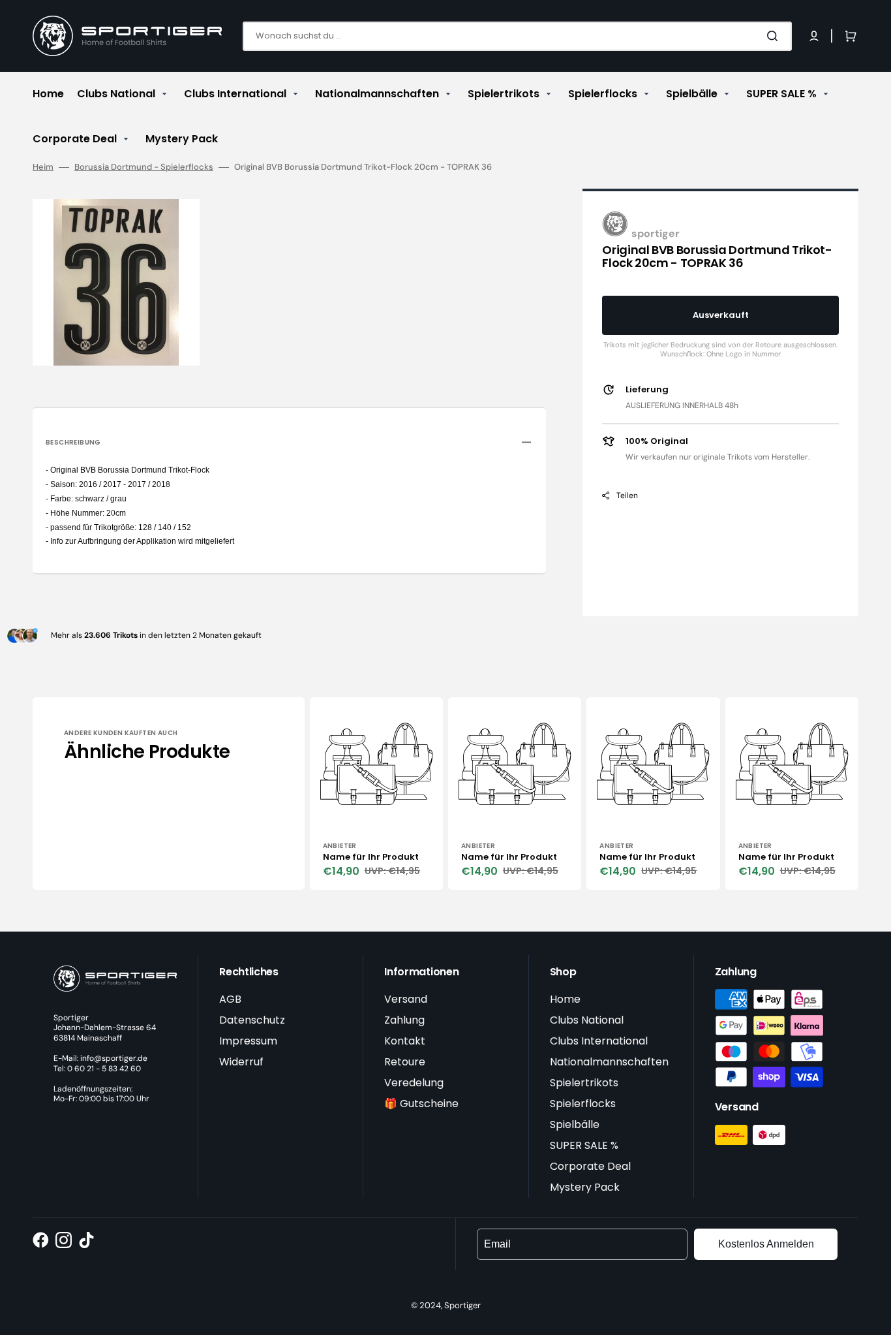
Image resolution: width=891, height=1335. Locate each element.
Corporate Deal (590, 1166)
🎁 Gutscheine (421, 1103)
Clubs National (587, 1020)
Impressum (248, 1040)
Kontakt (404, 1040)
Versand (405, 999)
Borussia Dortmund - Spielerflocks (143, 167)
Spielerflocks (583, 1103)
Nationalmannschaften (609, 1061)
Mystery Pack (585, 1187)
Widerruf (241, 1061)
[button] (814, 36)
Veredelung (414, 1082)
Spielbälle (574, 1124)
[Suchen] (775, 36)
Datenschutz (252, 1020)
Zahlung (404, 1020)
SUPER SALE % (584, 1145)
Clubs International (599, 1040)
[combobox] (517, 36)
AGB (230, 999)
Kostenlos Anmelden (766, 1243)
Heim (43, 167)
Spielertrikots (584, 1082)
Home (565, 999)
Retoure (404, 1061)
